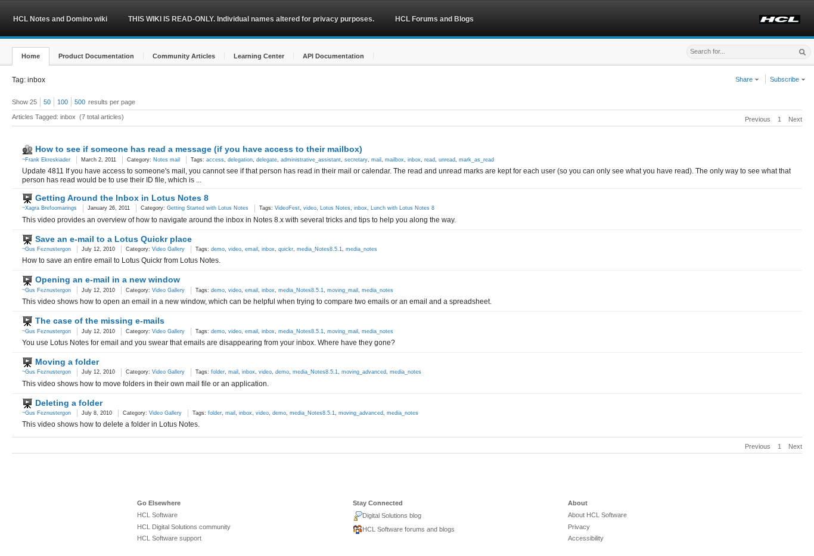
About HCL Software (597, 514)
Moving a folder (67, 361)
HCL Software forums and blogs (408, 529)
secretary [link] (356, 160)
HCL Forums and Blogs (434, 19)
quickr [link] (285, 249)
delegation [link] (240, 160)
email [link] (251, 249)
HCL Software (157, 514)
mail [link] (376, 160)
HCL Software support (169, 538)
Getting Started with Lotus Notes (207, 208)
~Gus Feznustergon (46, 249)
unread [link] (447, 160)
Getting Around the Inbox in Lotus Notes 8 (122, 198)
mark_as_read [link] (476, 160)
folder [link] (218, 372)
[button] (30, 56)
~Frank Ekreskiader (46, 160)
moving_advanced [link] (363, 372)
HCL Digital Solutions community (184, 526)
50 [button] (47, 101)
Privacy (579, 526)
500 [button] (79, 101)
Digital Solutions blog (391, 515)
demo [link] (218, 249)
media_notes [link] (361, 249)
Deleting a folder (68, 403)
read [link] (429, 160)
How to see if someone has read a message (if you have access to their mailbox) (198, 149)
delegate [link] (266, 160)
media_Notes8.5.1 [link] (319, 249)
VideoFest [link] (287, 208)
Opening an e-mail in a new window (107, 279)
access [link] (215, 160)
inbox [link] (414, 160)
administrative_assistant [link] (311, 160)
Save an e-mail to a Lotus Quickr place (113, 239)
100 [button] (62, 101)
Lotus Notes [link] (335, 208)
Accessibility (586, 538)
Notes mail (166, 160)
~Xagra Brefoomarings (49, 208)
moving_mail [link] (342, 290)
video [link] (309, 208)
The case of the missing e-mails (99, 320)
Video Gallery (168, 249)
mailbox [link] (394, 160)
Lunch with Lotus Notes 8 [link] (402, 208)
